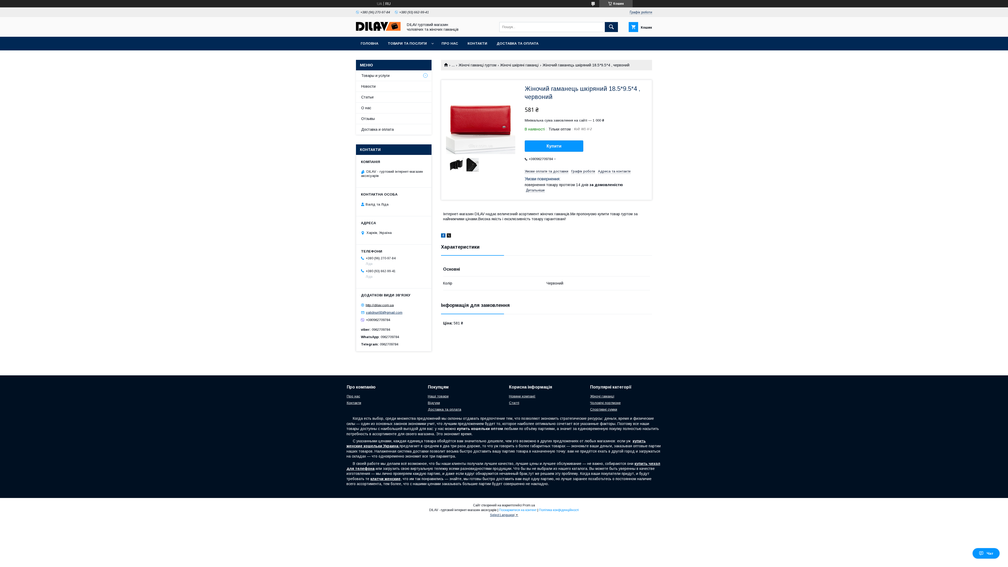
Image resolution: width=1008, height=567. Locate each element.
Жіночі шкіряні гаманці (519, 65)
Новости (368, 86)
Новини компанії (522, 396)
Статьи (367, 97)
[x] (449, 236)
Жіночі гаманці (602, 396)
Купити (554, 146)
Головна (369, 43)
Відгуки (434, 403)
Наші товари (438, 396)
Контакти (477, 43)
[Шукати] (611, 27)
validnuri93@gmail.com (384, 312)
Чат (990, 553)
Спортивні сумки (603, 409)
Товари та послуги (407, 43)
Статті (514, 403)
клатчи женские (385, 479)
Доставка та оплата (517, 43)
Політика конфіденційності (559, 510)
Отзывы (368, 119)
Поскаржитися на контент (518, 510)
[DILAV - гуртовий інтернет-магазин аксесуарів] (378, 30)
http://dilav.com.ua (380, 305)
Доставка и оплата (377, 129)
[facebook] (443, 236)
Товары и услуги (375, 76)
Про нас (450, 43)
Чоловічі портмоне (605, 403)
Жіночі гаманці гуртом (477, 65)
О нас (366, 108)
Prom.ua (529, 505)
